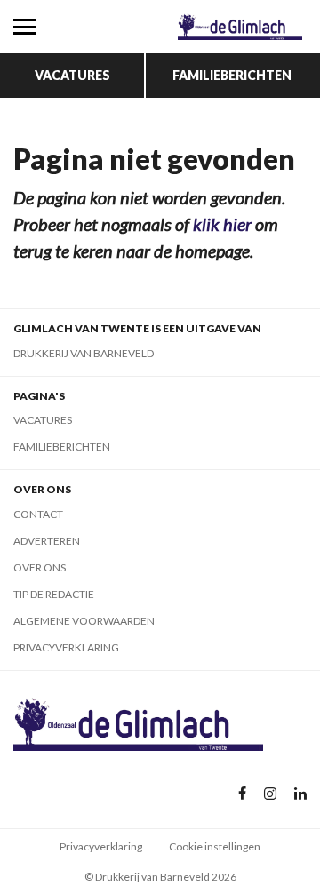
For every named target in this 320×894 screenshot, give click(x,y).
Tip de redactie (53, 594)
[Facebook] (242, 794)
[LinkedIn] (300, 794)
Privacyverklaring (66, 647)
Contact (38, 514)
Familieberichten (232, 75)
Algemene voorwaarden (84, 620)
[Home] (240, 26)
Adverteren (46, 540)
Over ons (39, 567)
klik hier (222, 224)
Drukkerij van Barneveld (83, 353)
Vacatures (72, 75)
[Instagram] (270, 794)
